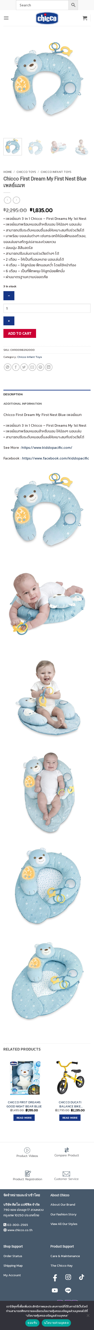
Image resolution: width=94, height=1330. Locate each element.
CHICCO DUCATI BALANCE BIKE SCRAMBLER (70, 1104)
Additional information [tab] (22, 403)
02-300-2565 (17, 1224)
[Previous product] (16, 200)
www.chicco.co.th (19, 1230)
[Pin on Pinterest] (40, 367)
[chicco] (47, 18)
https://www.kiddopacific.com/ (46, 447)
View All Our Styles (63, 1224)
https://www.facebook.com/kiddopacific (55, 458)
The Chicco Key (61, 1265)
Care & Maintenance (65, 1256)
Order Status (12, 1256)
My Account (12, 1275)
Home (7, 171)
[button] (6, 17)
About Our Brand (62, 1204)
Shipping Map (13, 1265)
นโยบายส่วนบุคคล (56, 1323)
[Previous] (7, 126)
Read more (24, 1117)
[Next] (20, 126)
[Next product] (7, 200)
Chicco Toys (26, 171)
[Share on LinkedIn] (48, 367)
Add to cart (20, 333)
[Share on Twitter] (24, 367)
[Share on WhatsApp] (7, 367)
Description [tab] (13, 394)
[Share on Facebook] (16, 367)
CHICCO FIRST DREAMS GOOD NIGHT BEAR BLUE (24, 1104)
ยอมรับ (32, 1323)
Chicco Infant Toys (56, 171)
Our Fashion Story (63, 1214)
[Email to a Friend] (32, 367)
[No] (88, 1316)
